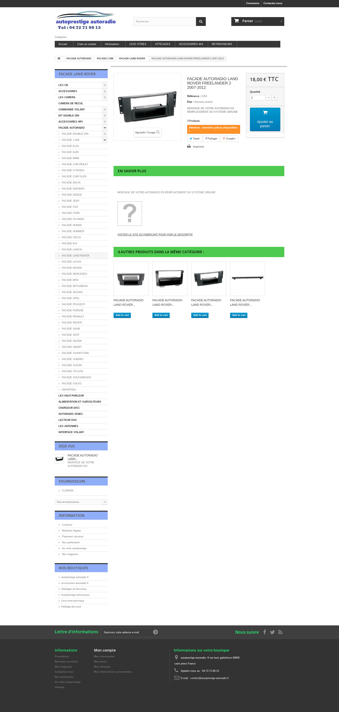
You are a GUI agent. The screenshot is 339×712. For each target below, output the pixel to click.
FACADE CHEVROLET (74, 164)
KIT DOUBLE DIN (68, 115)
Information (72, 515)
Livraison (66, 524)
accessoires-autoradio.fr (74, 583)
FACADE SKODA (71, 340)
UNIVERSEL (68, 389)
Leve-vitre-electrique (72, 600)
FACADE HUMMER (72, 231)
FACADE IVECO (71, 237)
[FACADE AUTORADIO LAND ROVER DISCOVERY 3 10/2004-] (131, 278)
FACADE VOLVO (71, 383)
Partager (212, 138)
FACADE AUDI (70, 152)
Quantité (255, 91)
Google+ (230, 138)
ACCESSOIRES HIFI (70, 121)
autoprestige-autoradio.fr (75, 577)
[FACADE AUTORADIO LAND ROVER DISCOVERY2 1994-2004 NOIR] (247, 278)
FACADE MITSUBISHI (74, 286)
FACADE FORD (70, 213)
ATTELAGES (162, 44)
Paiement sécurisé (72, 536)
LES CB (63, 85)
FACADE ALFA (70, 146)
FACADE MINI (69, 280)
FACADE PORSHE (72, 310)
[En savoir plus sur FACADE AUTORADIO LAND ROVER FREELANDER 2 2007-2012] (59, 459)
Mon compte (105, 650)
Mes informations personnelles (113, 671)
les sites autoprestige (73, 548)
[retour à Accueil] (59, 58)
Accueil (63, 44)
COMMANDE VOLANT (71, 109)
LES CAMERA (66, 97)
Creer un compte (86, 44)
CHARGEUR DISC (69, 407)
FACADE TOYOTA (72, 371)
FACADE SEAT (70, 334)
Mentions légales (71, 530)
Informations (112, 44)
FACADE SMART (71, 346)
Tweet (196, 138)
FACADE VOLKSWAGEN (76, 377)
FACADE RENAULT (72, 316)
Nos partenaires (70, 542)
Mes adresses (102, 666)
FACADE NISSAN (71, 292)
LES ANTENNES (68, 426)
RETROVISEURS (222, 44)
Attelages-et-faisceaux (74, 588)
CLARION (67, 490)
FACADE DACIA (71, 182)
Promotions (62, 656)
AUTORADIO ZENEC (70, 413)
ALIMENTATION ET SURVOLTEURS (79, 401)
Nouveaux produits (66, 661)
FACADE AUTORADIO (71, 127)
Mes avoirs (100, 661)
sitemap (59, 687)
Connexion (252, 3)
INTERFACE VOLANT (71, 432)
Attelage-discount (71, 606)
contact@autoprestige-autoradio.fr (209, 678)
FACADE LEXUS (71, 261)
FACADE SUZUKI (71, 365)
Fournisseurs (72, 481)
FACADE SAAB (70, 328)
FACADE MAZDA (71, 267)
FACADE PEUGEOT (73, 304)
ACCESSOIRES (67, 91)
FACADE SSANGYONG (75, 353)
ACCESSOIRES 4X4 (191, 44)
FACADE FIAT (69, 206)
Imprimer (198, 146)
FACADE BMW (70, 158)
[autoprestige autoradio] (91, 20)
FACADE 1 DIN (70, 139)
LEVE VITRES (137, 44)
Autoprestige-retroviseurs (75, 594)
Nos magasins (69, 554)
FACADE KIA (69, 243)
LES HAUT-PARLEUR (71, 395)
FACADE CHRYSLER (74, 176)
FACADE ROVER (71, 322)
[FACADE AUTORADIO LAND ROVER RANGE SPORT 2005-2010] (208, 278)
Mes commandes (104, 656)
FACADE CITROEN (72, 170)
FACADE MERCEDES (74, 273)
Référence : (194, 96)
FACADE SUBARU (72, 359)
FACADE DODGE (71, 194)
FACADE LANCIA (71, 249)
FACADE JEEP (70, 200)
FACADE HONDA (71, 225)
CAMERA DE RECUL (70, 103)
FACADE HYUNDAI (72, 219)
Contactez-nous (272, 3)
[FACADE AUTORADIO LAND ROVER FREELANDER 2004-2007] (169, 278)
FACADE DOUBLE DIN (74, 133)
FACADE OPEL (70, 298)
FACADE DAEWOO (72, 188)
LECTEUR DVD (67, 420)
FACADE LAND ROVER (75, 255)
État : (190, 101)
